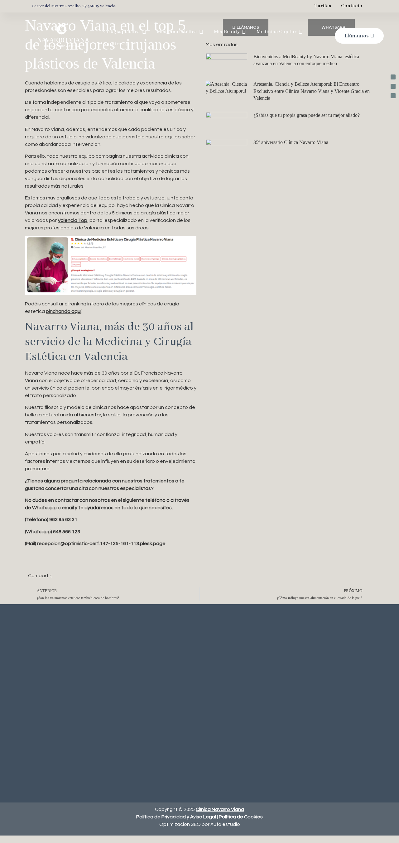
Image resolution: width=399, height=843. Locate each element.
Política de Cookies (241, 816)
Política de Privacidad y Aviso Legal (176, 816)
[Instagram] (393, 95)
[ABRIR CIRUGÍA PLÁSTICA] (144, 32)
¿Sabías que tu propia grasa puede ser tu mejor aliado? (306, 115)
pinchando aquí (63, 311)
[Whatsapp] (393, 86)
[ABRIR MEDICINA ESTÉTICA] (201, 32)
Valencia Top (72, 220)
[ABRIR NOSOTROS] (127, 44)
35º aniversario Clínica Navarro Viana (290, 142)
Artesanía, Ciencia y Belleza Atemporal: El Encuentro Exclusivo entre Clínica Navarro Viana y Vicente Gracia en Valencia (311, 91)
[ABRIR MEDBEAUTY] (244, 32)
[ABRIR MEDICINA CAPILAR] (300, 32)
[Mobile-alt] (393, 76)
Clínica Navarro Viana (220, 809)
